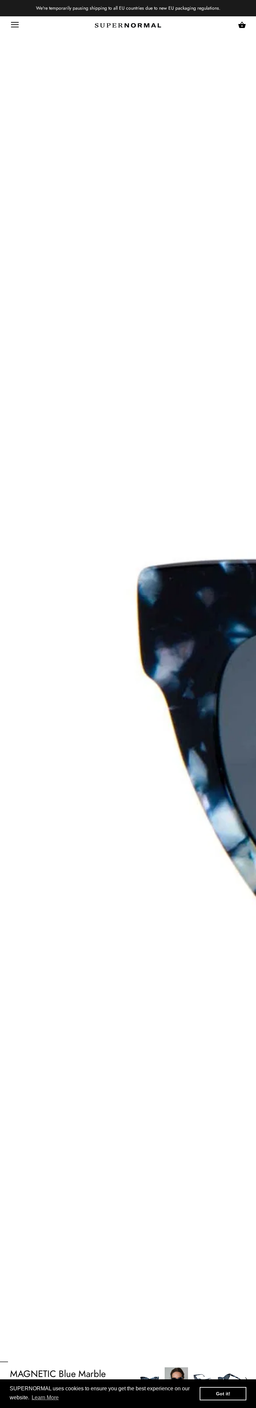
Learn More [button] (45, 1397)
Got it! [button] (223, 1393)
